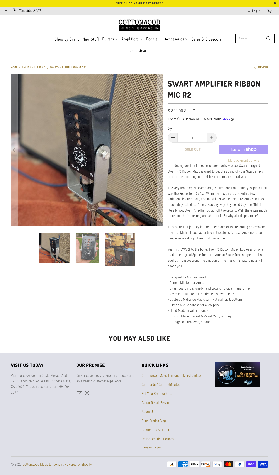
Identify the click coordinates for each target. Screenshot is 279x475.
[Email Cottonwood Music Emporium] (5, 11)
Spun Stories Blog (154, 421)
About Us (148, 412)
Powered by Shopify (78, 464)
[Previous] (14, 150)
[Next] (160, 150)
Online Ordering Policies (158, 439)
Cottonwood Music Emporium (42, 464)
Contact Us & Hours (155, 430)
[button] (110, 39)
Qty (170, 128)
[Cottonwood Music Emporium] (139, 25)
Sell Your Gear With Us (157, 394)
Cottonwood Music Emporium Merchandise (171, 375)
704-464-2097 (30, 10)
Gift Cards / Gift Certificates (161, 385)
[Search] (268, 38)
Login (256, 10)
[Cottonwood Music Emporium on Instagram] (13, 11)
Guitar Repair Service (156, 403)
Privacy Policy (151, 448)
